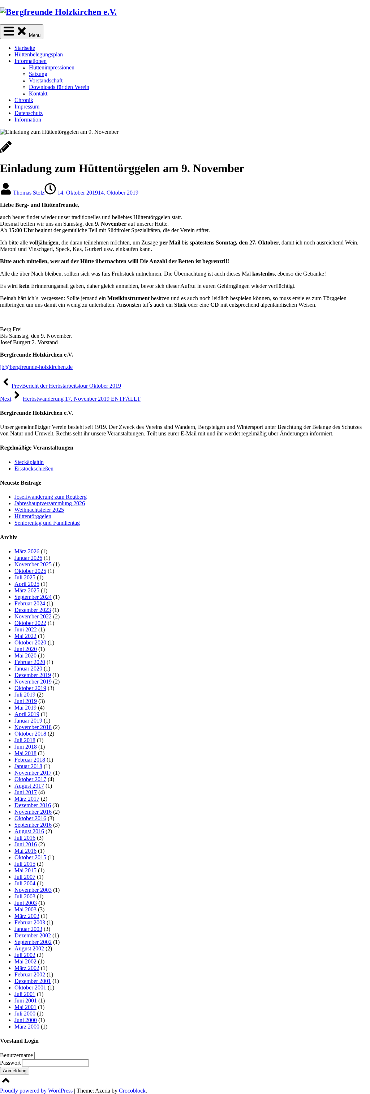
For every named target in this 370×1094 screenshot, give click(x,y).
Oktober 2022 (30, 623)
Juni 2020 (25, 649)
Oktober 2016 (30, 818)
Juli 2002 (24, 955)
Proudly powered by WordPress (36, 1090)
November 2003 (33, 890)
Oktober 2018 (30, 734)
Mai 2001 (25, 1007)
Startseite (24, 48)
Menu (33, 35)
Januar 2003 (28, 929)
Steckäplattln (29, 462)
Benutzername (17, 1055)
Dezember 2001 (32, 981)
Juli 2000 (24, 1013)
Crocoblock (132, 1090)
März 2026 (26, 551)
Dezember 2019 (32, 675)
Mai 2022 (25, 636)
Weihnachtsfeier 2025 (39, 510)
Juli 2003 (24, 896)
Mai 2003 (25, 909)
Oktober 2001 (30, 987)
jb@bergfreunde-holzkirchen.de (36, 367)
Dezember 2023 (32, 610)
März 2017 (26, 799)
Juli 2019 (24, 694)
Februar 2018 (29, 760)
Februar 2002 (29, 974)
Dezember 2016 (32, 805)
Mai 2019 (25, 707)
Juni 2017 (25, 792)
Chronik (23, 100)
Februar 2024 (29, 603)
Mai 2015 (25, 870)
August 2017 (29, 786)
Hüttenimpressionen (51, 67)
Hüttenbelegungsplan (38, 54)
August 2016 (29, 831)
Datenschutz (28, 113)
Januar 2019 (28, 721)
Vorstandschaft (46, 80)
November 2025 (33, 564)
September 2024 (33, 597)
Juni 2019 (25, 701)
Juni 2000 (25, 1020)
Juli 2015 (24, 864)
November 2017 (33, 773)
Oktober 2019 (30, 688)
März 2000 (26, 1026)
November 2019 (33, 681)
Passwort (11, 1063)
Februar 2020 (29, 662)
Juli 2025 (24, 577)
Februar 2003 (29, 922)
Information (27, 119)
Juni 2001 (25, 1000)
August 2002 (29, 948)
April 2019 (26, 714)
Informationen (30, 61)
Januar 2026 (28, 558)
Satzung (38, 74)
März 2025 (26, 590)
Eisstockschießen (33, 468)
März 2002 (26, 968)
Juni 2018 (25, 747)
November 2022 (33, 616)
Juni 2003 (25, 903)
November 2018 (33, 727)
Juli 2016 (24, 838)
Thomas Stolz (28, 193)
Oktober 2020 (30, 642)
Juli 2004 (24, 883)
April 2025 (26, 584)
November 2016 (33, 812)
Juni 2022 (25, 629)
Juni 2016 (25, 844)
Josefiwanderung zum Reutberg (50, 497)
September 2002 (33, 942)
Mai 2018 (25, 753)
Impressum (26, 106)
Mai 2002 (25, 961)
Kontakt (38, 93)
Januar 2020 (28, 668)
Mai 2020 (25, 655)
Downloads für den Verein (59, 87)
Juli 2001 (24, 994)
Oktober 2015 (30, 857)
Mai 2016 (25, 851)
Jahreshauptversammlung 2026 (49, 503)
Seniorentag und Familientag (47, 523)
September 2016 (33, 825)
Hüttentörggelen (32, 516)
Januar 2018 (28, 766)
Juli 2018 (24, 740)
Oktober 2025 (30, 571)
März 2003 (26, 916)
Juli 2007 (24, 877)
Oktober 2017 (30, 779)
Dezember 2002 (32, 935)
